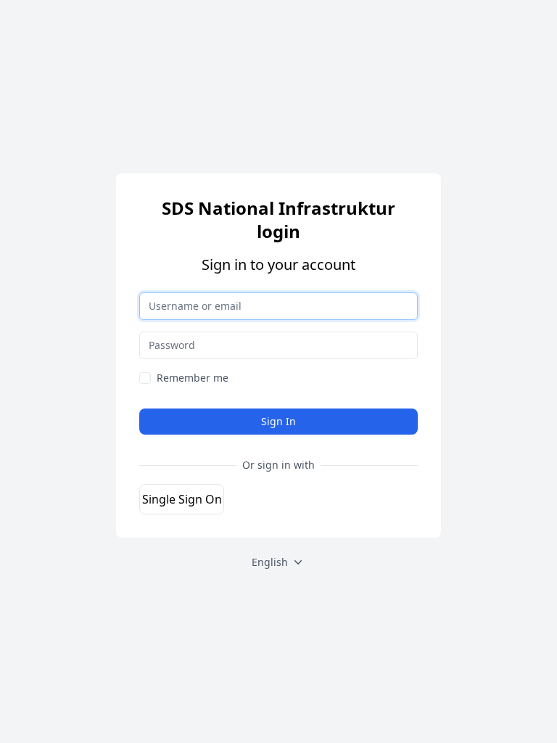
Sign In (278, 421)
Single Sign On (182, 499)
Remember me (192, 378)
